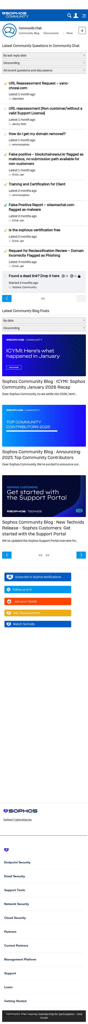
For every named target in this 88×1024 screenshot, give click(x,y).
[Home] (21, 15)
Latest (22, 94)
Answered (5, 205)
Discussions (51, 33)
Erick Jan (18, 174)
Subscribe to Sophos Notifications (38, 577)
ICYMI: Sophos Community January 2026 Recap (43, 384)
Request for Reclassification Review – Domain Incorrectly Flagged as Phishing (46, 253)
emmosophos (20, 144)
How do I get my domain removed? (37, 133)
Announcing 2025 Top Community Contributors (41, 454)
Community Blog (29, 33)
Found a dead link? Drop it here (34, 275)
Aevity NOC (19, 124)
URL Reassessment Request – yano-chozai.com (39, 85)
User (75, 15)
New (82, 30)
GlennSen (18, 98)
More (69, 33)
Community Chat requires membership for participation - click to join (44, 1016)
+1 (75, 276)
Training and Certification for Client (37, 184)
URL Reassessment (26, 613)
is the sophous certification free (34, 230)
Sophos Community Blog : (29, 381)
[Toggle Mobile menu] (82, 15)
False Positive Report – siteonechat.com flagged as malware (41, 207)
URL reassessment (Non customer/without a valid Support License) (45, 110)
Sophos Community (24, 287)
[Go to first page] (43, 298)
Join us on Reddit (25, 601)
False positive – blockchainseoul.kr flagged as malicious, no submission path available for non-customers (46, 159)
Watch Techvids (24, 624)
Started (23, 283)
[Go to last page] (48, 555)
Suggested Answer (5, 83)
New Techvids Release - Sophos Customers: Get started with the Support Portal (43, 528)
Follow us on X (22, 589)
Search (69, 15)
